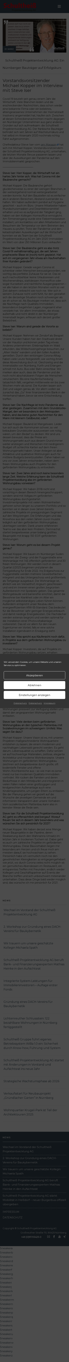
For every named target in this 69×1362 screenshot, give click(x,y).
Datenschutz (20, 703)
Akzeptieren (34, 675)
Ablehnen (34, 685)
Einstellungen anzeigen (34, 695)
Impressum (49, 703)
